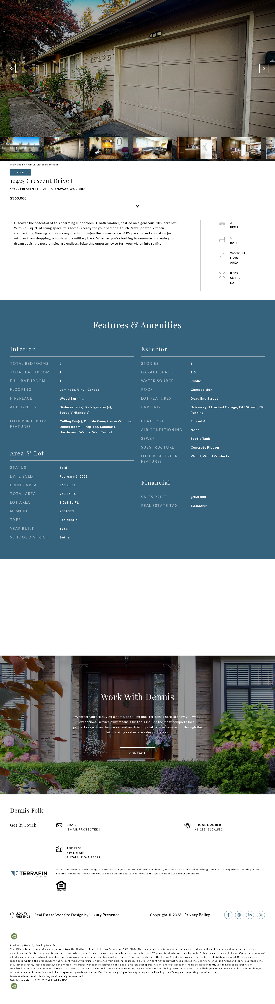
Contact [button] (137, 753)
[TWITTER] (261, 915)
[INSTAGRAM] (239, 915)
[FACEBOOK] (228, 915)
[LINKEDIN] (250, 915)
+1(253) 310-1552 (208, 829)
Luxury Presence (104, 915)
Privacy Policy (197, 915)
